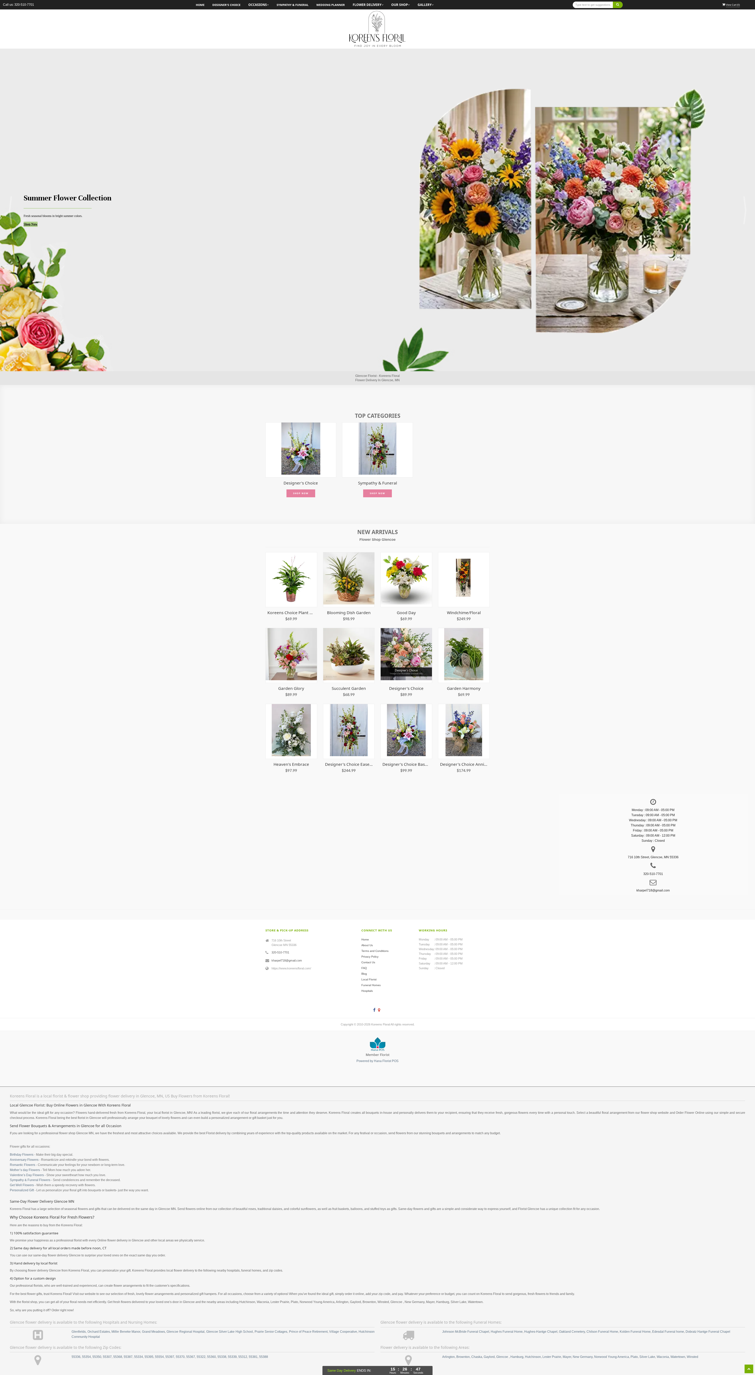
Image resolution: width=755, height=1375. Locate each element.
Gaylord (489, 1344)
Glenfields (79, 1319)
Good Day (406, 600)
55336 (76, 1344)
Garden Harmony (464, 676)
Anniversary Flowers (24, 1147)
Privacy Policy (369, 944)
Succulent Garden (349, 676)
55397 (169, 1344)
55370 (180, 1344)
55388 (263, 1344)
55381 (253, 1344)
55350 (96, 1344)
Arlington (448, 1344)
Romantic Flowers (22, 1152)
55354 (86, 1344)
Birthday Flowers (21, 1142)
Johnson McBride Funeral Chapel (465, 1319)
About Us (367, 933)
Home (200, 5)
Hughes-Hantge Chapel (540, 1319)
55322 (201, 1344)
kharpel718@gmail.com (287, 948)
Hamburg (516, 1344)
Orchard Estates (98, 1319)
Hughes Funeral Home (507, 1319)
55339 (232, 1344)
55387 (128, 1344)
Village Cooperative (343, 1319)
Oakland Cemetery (572, 1319)
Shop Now (31, 219)
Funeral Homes (371, 972)
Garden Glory (291, 676)
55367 (190, 1344)
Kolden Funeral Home (635, 1319)
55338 (221, 1344)
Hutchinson (533, 1344)
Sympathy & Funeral (292, 5)
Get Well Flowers (22, 1173)
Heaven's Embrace (291, 752)
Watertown (677, 1344)
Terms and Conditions (375, 938)
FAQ (364, 955)
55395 (149, 1344)
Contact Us (368, 950)
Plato (634, 1344)
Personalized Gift (22, 1178)
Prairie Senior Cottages (271, 1319)
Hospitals (367, 978)
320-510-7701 (280, 940)
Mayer (567, 1344)
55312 (242, 1344)
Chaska (476, 1344)
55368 (117, 1344)
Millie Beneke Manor (125, 1319)
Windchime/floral (464, 600)
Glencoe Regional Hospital (185, 1319)
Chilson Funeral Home (602, 1319)
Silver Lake (647, 1344)
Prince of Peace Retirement (308, 1319)
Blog (364, 961)
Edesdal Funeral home (668, 1319)
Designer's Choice (226, 5)
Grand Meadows (153, 1319)
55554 (159, 1344)
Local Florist (369, 967)
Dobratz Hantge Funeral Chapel (708, 1319)
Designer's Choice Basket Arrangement (406, 752)
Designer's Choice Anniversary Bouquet (464, 752)
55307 (107, 1344)
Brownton (463, 1344)
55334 (138, 1344)
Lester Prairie (551, 1344)
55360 (211, 1344)
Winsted (692, 1344)
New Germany (583, 1344)
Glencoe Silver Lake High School (229, 1319)
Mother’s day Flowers (25, 1157)
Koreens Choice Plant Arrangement (291, 600)
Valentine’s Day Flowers (27, 1162)
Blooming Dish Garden (349, 600)
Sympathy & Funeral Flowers (30, 1167)
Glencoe (502, 1344)
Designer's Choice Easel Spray (349, 752)
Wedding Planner (330, 5)
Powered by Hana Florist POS (377, 1048)
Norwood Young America (611, 1344)
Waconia (663, 1344)
